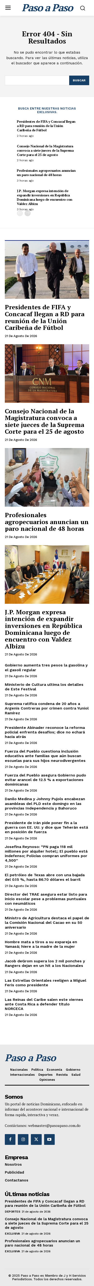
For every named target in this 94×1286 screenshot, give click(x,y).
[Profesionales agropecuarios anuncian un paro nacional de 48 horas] (47, 477)
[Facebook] (10, 1139)
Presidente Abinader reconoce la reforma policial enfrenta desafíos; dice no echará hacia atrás (45, 732)
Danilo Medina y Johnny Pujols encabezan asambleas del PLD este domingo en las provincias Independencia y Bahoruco (45, 803)
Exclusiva (12, 1233)
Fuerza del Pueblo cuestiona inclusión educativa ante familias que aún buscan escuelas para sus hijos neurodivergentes (45, 756)
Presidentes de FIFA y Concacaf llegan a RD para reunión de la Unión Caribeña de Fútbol (46, 125)
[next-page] (28, 213)
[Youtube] (49, 1139)
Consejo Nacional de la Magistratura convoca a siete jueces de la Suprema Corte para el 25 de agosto (45, 150)
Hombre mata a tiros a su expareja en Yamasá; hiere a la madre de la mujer (41, 944)
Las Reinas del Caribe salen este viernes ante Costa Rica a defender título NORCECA (44, 1004)
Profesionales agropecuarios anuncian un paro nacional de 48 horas (46, 172)
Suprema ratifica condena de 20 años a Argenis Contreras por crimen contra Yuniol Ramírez (47, 708)
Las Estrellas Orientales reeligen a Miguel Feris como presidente (45, 982)
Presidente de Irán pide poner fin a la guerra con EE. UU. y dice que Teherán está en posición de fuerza (46, 827)
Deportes (12, 1211)
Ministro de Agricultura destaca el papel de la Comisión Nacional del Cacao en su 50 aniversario (47, 922)
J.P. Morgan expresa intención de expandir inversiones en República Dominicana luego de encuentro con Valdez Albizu (44, 197)
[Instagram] (23, 1139)
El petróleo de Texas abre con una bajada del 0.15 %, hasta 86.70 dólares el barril (45, 877)
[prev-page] (20, 213)
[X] (36, 1139)
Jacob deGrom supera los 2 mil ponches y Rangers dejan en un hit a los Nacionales (45, 963)
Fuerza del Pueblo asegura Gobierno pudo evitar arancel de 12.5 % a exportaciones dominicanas (45, 780)
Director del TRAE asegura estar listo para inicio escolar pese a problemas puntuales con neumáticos (46, 899)
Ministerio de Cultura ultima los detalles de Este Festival (44, 686)
